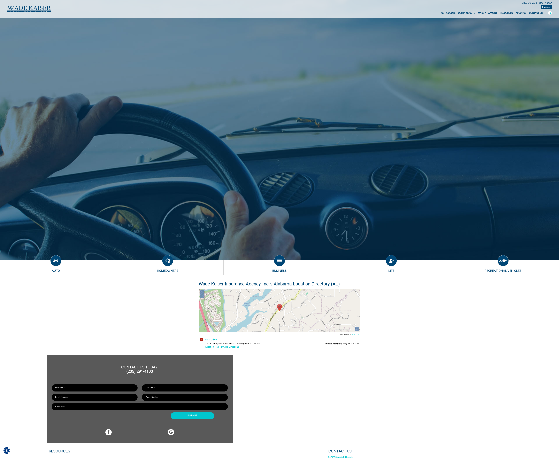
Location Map (212, 346)
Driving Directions (230, 346)
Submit (192, 415)
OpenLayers (356, 334)
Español (546, 7)
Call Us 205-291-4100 (536, 3)
